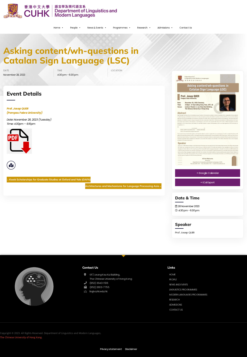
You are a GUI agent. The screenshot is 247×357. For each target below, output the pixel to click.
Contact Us (185, 27)
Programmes (120, 27)
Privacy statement (111, 349)
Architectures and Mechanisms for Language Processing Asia (122, 186)
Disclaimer (131, 349)
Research (142, 27)
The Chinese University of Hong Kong (21, 337)
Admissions (163, 27)
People (73, 27)
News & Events (95, 27)
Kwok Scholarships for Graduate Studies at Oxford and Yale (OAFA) (50, 179)
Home (57, 27)
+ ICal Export (207, 182)
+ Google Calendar (208, 173)
